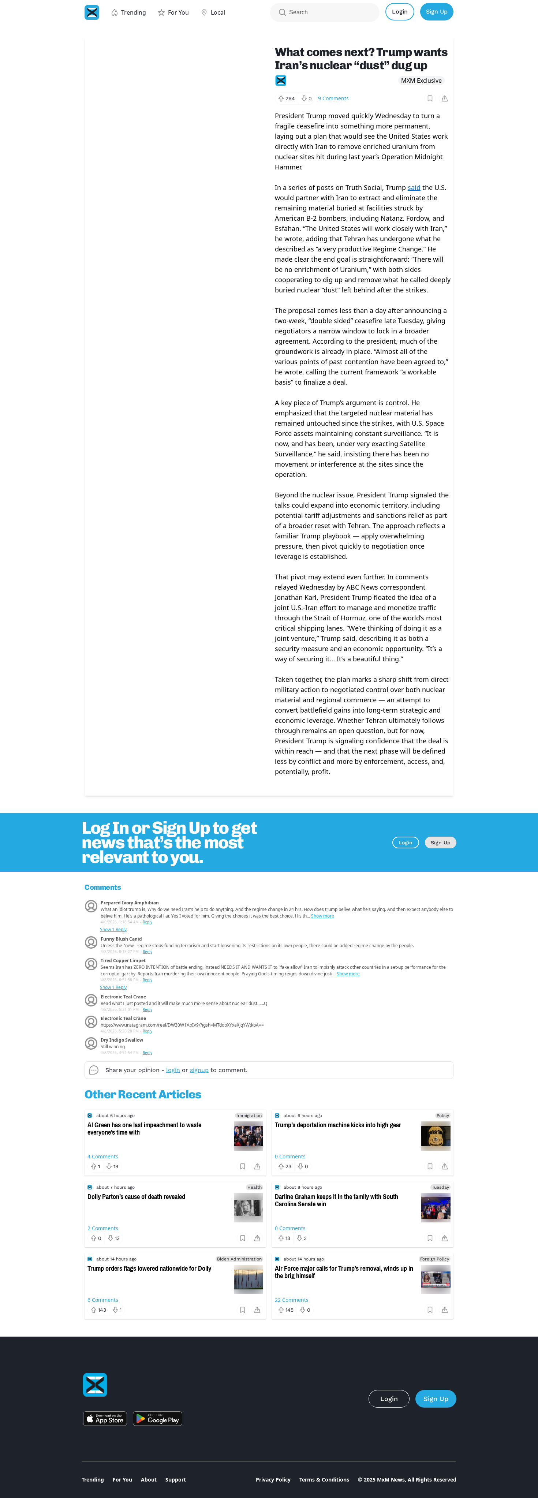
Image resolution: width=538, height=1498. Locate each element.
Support (175, 1479)
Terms (324, 1479)
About (149, 1479)
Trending (93, 1479)
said (414, 187)
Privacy (273, 1479)
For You (122, 1479)
